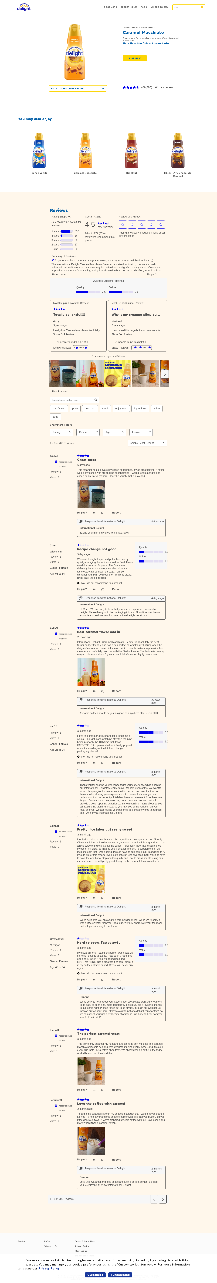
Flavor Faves (147, 27)
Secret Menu (129, 7)
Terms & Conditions (85, 1241)
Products (110, 7)
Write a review (164, 87)
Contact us (81, 1251)
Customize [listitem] (95, 1275)
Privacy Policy (82, 1246)
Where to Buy (51, 1246)
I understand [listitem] (120, 1275)
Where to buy (160, 7)
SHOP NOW (135, 58)
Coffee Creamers (130, 27)
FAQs (47, 1241)
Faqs (144, 7)
